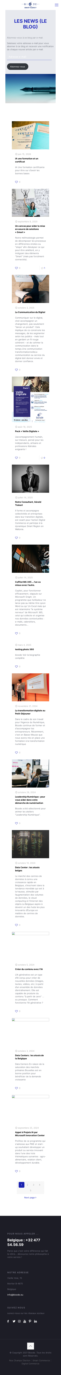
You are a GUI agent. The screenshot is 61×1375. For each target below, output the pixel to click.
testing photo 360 (24, 649)
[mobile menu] (56, 5)
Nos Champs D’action (19, 1360)
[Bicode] (30, 5)
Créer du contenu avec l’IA (29, 969)
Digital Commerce (30, 1363)
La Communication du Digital (30, 312)
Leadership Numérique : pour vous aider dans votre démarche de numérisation (30, 799)
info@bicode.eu (15, 1294)
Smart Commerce (41, 1360)
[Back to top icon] (30, 1346)
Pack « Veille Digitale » (27, 431)
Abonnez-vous (17, 66)
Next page (29, 1197)
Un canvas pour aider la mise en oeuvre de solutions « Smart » (30, 229)
